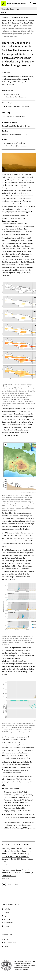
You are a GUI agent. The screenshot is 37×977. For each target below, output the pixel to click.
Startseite (5, 18)
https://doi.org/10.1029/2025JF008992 (17, 811)
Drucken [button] (6, 939)
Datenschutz (8, 919)
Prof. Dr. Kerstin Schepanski (16, 97)
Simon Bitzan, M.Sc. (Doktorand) (17, 106)
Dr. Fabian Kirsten (12, 94)
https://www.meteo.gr (11, 435)
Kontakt (6, 912)
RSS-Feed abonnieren (10, 943)
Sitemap (6, 926)
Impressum (7, 916)
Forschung (15, 23)
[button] (4, 884)
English (6, 946)
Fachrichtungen (20, 20)
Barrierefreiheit (8, 923)
